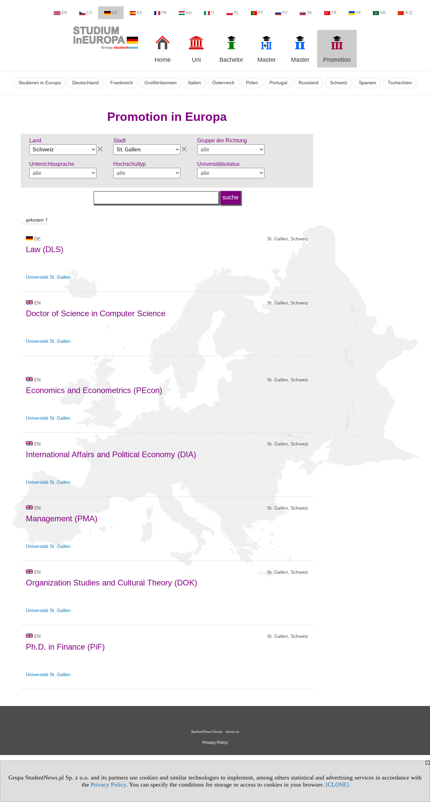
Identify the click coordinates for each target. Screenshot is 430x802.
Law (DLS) (44, 249)
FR (164, 12)
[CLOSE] (337, 784)
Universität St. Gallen (48, 277)
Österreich (223, 82)
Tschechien (400, 82)
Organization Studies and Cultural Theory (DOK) (111, 582)
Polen (252, 82)
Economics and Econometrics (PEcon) (94, 390)
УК (358, 12)
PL (236, 12)
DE (115, 12)
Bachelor (231, 59)
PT (260, 12)
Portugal (278, 82)
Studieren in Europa (39, 82)
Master (266, 59)
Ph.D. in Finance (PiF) (65, 646)
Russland (308, 82)
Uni (196, 59)
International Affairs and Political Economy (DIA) (111, 454)
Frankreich (121, 82)
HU (189, 12)
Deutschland (85, 82)
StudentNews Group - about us (215, 731)
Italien (194, 82)
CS (89, 12)
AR (383, 12)
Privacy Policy (108, 784)
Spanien (367, 82)
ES (139, 12)
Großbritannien (160, 82)
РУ (285, 12)
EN (64, 12)
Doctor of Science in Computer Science (95, 313)
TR (334, 12)
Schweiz (338, 82)
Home (163, 59)
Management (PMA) (61, 518)
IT (212, 12)
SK (309, 12)
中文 (409, 12)
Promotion (337, 59)
